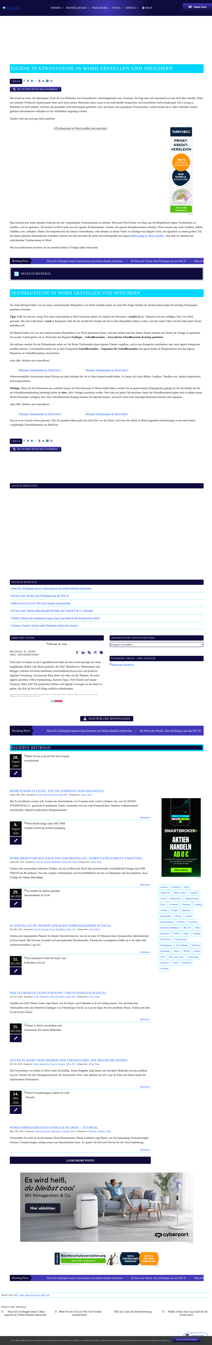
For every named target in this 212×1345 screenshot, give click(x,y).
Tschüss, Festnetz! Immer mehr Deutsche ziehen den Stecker (45, 625)
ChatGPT (194, 893)
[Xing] (47, 81)
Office (89, 795)
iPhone (178, 916)
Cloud (163, 898)
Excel (39, 795)
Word (74, 862)
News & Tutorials (50, 795)
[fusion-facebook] (77, 652)
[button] (106, 273)
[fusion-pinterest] (95, 652)
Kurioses (193, 922)
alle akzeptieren (186, 1340)
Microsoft (93, 1131)
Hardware (186, 910)
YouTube (164, 968)
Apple (186, 887)
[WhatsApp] (35, 81)
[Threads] (39, 81)
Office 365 (62, 795)
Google (174, 910)
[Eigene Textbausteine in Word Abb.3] (40, 414)
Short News (165, 939)
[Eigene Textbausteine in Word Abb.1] (40, 370)
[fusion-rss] (89, 652)
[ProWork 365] (11, 8)
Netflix (176, 933)
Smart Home (180, 939)
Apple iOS (165, 893)
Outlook (196, 933)
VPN (162, 957)
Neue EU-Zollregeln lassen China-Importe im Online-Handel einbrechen (51, 588)
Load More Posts (80, 1160)
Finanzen (186, 904)
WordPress (187, 963)
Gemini (163, 910)
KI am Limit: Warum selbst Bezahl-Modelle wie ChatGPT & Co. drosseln (52, 610)
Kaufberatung (166, 922)
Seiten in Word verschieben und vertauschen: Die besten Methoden (47, 1038)
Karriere (189, 916)
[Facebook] (24, 81)
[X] (28, 81)
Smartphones (166, 945)
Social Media (182, 945)
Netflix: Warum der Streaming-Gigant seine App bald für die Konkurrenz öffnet (55, 618)
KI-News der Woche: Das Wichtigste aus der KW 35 (108, 261)
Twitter (197, 951)
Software (65, 1131)
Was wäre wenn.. (177, 957)
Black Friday (180, 893)
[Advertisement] (106, 38)
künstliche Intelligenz (170, 927)
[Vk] (43, 81)
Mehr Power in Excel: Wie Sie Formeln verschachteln (172, 261)
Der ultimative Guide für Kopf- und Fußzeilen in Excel (47, 970)
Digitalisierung (191, 898)
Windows (164, 963)
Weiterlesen (144, 817)
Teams (176, 951)
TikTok (186, 951)
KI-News (181, 922)
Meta (197, 927)
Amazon (164, 887)
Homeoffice (56, 862)
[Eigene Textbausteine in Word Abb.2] (106, 370)
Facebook (173, 904)
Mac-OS (187, 927)
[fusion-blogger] (101, 652)
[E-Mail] (51, 81)
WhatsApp (193, 957)
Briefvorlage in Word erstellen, (148, 235)
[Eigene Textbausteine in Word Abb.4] (106, 414)
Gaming (198, 904)
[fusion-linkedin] (83, 652)
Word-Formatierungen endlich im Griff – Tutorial (47, 1105)
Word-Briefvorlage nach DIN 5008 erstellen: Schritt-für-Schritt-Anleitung (47, 835)
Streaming (164, 951)
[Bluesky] (32, 81)
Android (176, 887)
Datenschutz (175, 898)
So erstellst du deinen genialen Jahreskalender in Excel (47, 903)
